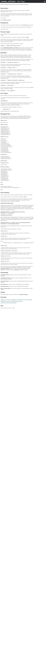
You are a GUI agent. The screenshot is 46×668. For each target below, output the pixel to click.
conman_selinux (13, 1)
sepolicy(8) (29, 299)
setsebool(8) (3, 301)
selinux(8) (3, 299)
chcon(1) (25, 299)
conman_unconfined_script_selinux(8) (14, 301)
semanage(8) (13, 299)
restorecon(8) (19, 299)
